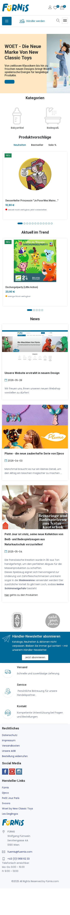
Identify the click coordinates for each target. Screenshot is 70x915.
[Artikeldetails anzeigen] (8, 177)
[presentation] (5, 118)
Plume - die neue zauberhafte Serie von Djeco (34, 453)
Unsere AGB (9, 751)
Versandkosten (11, 745)
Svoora (6, 803)
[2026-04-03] (6, 460)
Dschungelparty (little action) (21, 287)
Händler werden (35, 21)
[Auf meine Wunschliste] (8, 184)
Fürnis (5, 787)
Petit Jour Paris (10, 798)
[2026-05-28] (6, 380)
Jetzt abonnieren (35, 657)
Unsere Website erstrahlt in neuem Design (32, 373)
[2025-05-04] (6, 551)
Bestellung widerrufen (15, 756)
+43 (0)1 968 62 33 (18, 858)
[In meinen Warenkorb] (8, 169)
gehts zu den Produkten (21, 595)
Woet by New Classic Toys (17, 808)
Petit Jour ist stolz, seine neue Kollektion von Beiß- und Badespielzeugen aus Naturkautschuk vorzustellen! (34, 539)
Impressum (8, 740)
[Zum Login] (50, 7)
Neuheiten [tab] (20, 145)
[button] (3, 59)
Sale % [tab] (52, 145)
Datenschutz (9, 735)
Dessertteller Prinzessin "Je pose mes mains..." (31, 200)
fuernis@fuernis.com (19, 851)
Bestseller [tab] (37, 145)
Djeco (5, 792)
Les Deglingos (10, 813)
